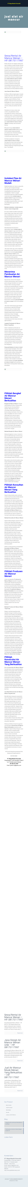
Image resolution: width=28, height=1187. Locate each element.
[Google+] (15, 1183)
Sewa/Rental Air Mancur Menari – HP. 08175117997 (13, 1017)
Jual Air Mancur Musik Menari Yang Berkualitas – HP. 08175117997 (13, 1072)
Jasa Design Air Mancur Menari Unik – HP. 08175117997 (12, 1044)
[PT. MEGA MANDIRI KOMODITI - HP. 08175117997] (14, 3)
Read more (20, 1033)
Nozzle (7, 1112)
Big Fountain (8, 1105)
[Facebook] (13, 1183)
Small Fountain (9, 1107)
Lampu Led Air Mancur (11, 1114)
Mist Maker (8, 1110)
